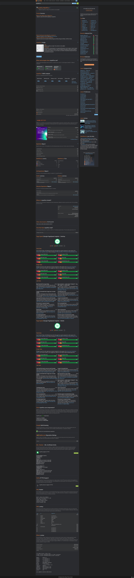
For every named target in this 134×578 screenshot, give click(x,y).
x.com (83, 23)
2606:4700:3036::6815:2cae (85, 111)
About (71, 577)
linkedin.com (93, 26)
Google (42, 425)
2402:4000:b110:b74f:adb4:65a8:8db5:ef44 (88, 108)
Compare (74, 3)
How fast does (44, 227)
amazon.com (93, 23)
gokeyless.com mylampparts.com (87, 89)
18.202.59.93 (82, 103)
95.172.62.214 (54, 36)
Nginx (39, 68)
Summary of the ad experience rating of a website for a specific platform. (49, 173)
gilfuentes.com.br (83, 39)
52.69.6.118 (82, 102)
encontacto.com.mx (84, 46)
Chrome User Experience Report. (42, 251)
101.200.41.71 (83, 94)
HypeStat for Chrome (90, 64)
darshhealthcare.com (84, 48)
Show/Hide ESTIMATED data (87, 138)
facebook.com (85, 22)
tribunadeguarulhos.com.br (85, 36)
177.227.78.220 (83, 95)
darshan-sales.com (84, 35)
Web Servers (39, 66)
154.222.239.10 (83, 96)
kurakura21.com (83, 47)
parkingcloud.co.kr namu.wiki (86, 81)
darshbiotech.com (83, 52)
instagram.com (93, 22)
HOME (44, 0)
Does (45, 407)
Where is (43, 200)
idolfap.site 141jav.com (85, 70)
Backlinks (41, 144)
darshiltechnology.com (84, 44)
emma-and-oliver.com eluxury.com (87, 79)
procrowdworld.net (84, 42)
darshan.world (83, 53)
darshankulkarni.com (84, 51)
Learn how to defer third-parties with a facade (45, 301)
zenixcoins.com (83, 38)
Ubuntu (56, 69)
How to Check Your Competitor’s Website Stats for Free (91, 131)
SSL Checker (46, 445)
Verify (42, 478)
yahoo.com (93, 27)
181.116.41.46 (82, 107)
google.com (84, 20)
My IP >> (96, 114)
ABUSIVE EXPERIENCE (67, 0)
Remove (84, 144)
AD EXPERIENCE (62, 0)
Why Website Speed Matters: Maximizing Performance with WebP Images (90, 122)
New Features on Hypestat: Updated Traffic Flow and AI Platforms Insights (90, 127)
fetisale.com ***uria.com (85, 85)
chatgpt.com (84, 27)
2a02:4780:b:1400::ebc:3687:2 (86, 99)
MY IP (76, 0)
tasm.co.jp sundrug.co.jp (85, 74)
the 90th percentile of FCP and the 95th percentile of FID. (66, 251)
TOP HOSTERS (57, 0)
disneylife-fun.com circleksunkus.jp (87, 75)
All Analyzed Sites (62, 577)
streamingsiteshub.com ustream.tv (87, 73)
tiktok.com (84, 24)
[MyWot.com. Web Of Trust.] (37, 435)
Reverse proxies (49, 66)
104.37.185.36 (82, 100)
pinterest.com (85, 30)
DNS (39, 506)
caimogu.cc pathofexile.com (86, 78)
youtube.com (93, 20)
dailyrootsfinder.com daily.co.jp (86, 87)
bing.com (84, 26)
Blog (66, 577)
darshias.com (82, 49)
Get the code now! (89, 153)
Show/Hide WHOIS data (86, 142)
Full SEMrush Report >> (74, 139)
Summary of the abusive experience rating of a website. (46, 188)
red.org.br (82, 43)
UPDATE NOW (89, 10)
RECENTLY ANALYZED (52, 0)
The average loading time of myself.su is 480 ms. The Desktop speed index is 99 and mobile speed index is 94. (56, 229)
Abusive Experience (43, 186)
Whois (40, 535)
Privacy (68, 577)
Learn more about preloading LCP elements (66, 318)
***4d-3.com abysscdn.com (86, 82)
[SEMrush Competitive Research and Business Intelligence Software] (41, 120)
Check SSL (76, 453)
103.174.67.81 (82, 112)
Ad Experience (42, 171)
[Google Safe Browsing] (37, 431)
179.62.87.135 (82, 109)
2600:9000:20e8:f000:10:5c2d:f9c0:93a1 (88, 104)
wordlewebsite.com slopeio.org (86, 77)
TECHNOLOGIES (73, 0)
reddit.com (93, 24)
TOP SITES (47, 0)
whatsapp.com (93, 30)
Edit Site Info (39, 56)
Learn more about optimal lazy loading (50, 296)
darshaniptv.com (83, 40)
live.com (92, 29)
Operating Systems (56, 67)
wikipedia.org (84, 29)
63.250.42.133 (83, 105)
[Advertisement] (57, 26)
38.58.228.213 (83, 98)
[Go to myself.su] (49, 7)
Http (39, 489)
